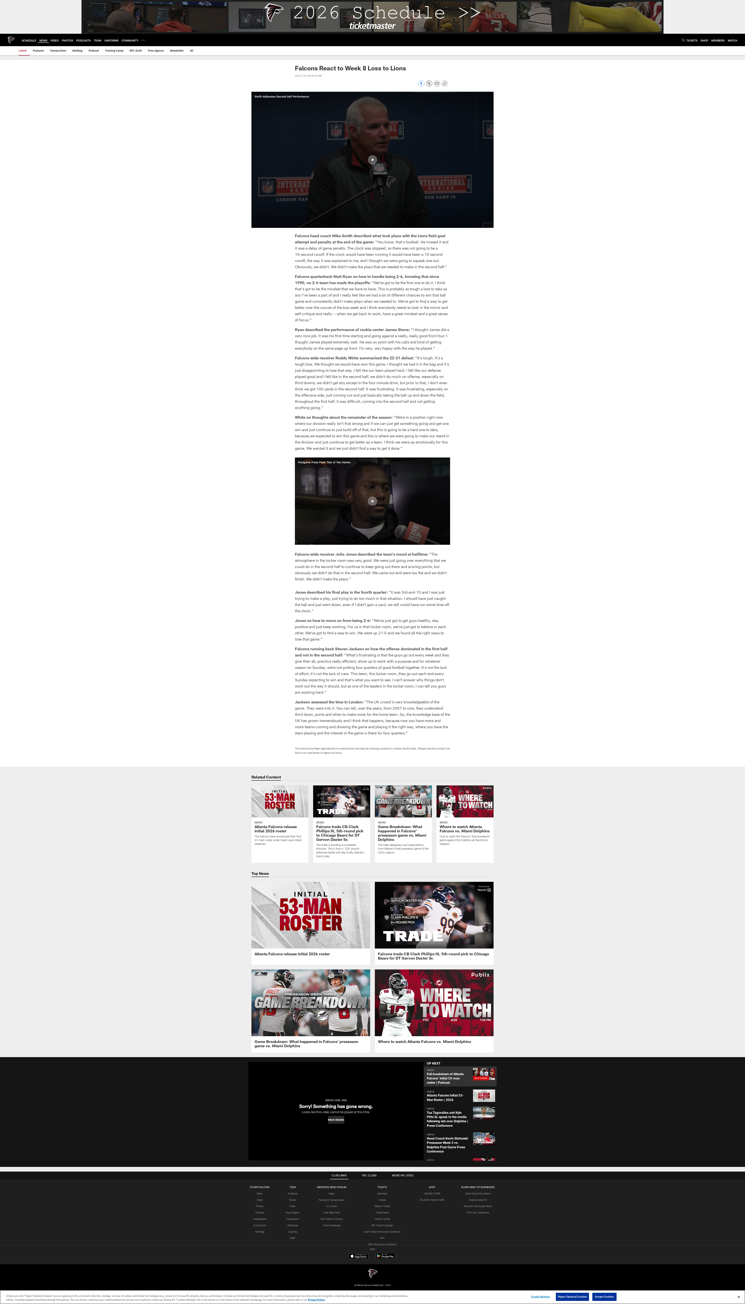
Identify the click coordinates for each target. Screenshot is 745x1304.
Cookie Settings (540, 1296)
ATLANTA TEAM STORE (432, 1200)
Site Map (259, 1231)
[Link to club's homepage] (11, 40)
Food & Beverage (331, 1225)
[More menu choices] (143, 40)
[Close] (739, 1297)
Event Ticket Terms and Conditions (382, 1231)
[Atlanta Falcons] (372, 1274)
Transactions (292, 1219)
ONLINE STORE (432, 1193)
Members (382, 1193)
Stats (292, 1206)
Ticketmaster (382, 1212)
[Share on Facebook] (421, 85)
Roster (292, 1200)
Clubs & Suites (382, 1219)
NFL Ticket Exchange (382, 1225)
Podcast (260, 1212)
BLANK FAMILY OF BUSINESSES (478, 1187)
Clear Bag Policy (331, 1212)
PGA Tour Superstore (478, 1212)
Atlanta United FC (478, 1200)
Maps (331, 1193)
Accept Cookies (604, 1296)
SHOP (432, 1187)
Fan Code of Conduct (332, 1219)
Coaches (292, 1231)
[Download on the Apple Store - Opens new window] (358, 1256)
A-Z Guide (331, 1206)
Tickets (382, 1200)
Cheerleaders (260, 1219)
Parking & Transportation (332, 1200)
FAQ (382, 1238)
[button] (372, 159)
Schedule (292, 1193)
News (259, 1193)
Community (259, 1225)
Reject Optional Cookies (572, 1296)
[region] (372, 1297)
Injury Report (292, 1212)
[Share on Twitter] (429, 85)
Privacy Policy (316, 1299)
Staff (292, 1238)
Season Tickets (382, 1206)
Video (260, 1200)
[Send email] (437, 85)
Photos (259, 1206)
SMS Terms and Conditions (382, 1244)
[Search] (683, 40)
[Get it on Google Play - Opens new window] (385, 1258)
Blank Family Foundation (478, 1193)
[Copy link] (445, 83)
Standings (292, 1225)
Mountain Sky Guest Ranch (478, 1206)
